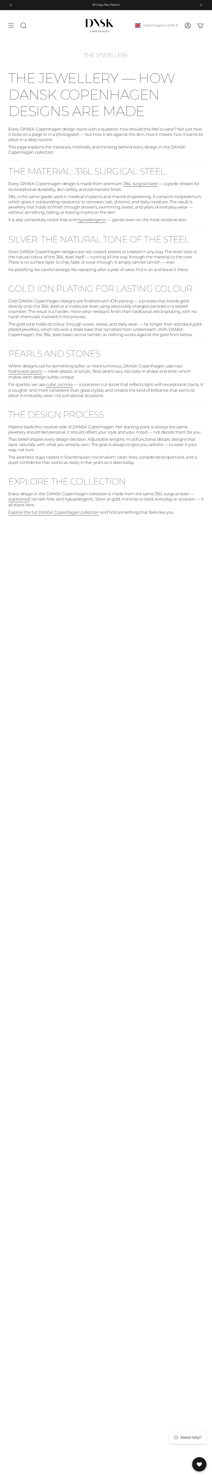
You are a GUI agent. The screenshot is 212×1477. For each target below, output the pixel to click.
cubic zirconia (59, 384)
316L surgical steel (140, 183)
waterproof (19, 499)
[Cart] (200, 25)
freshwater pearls (25, 371)
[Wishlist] (199, 1464)
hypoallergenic (91, 219)
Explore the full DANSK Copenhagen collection (53, 512)
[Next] (201, 4)
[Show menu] (11, 25)
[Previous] (10, 4)
